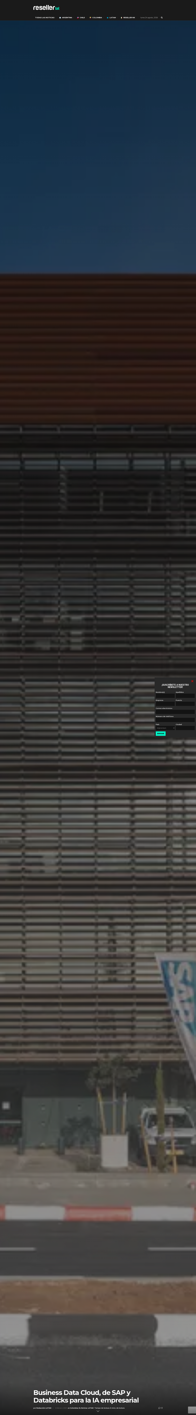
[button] (192, 681)
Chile (82, 18)
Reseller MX (129, 18)
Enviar (160, 733)
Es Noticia (83, 1408)
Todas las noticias (44, 18)
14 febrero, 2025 (61, 1408)
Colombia (97, 18)
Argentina (67, 18)
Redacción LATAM (43, 1408)
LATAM (113, 18)
